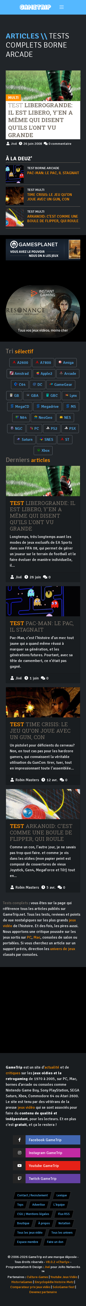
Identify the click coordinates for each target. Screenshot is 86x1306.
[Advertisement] (43, 273)
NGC (18, 428)
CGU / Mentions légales (33, 1214)
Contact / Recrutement (32, 1195)
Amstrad (22, 373)
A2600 (22, 362)
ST (67, 439)
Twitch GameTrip (42, 1178)
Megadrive (50, 406)
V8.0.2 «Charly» (58, 1262)
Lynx (73, 395)
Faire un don (55, 1242)
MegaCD (22, 406)
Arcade (70, 373)
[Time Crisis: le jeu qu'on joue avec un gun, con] (43, 702)
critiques (13, 1073)
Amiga (68, 362)
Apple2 (46, 373)
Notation (64, 1223)
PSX (72, 428)
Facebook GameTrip (45, 1140)
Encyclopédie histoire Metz (54, 1282)
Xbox (45, 450)
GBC (54, 395)
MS (73, 406)
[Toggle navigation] (62, 7)
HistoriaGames (21, 1282)
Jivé (47, 1267)
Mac (36, 937)
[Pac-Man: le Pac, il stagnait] (43, 601)
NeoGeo (45, 417)
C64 (22, 384)
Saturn (27, 439)
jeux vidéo (26, 1107)
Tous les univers (62, 1233)
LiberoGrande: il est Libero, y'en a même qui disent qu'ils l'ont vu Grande (40, 120)
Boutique (23, 1223)
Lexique (62, 1195)
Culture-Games (37, 1277)
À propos (44, 1223)
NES (67, 417)
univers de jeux (62, 948)
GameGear (63, 384)
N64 (23, 417)
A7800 (45, 362)
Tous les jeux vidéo (30, 1233)
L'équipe (59, 1205)
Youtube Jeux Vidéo (63, 1277)
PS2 (54, 428)
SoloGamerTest (64, 1287)
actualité (51, 1067)
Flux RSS (64, 1214)
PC (36, 428)
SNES (48, 439)
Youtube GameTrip (44, 1165)
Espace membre (27, 1242)
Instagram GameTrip (45, 1152)
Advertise (38, 1205)
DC (40, 384)
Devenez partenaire (43, 1292)
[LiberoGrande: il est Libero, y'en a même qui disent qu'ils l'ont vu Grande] (43, 85)
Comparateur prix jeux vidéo (30, 1287)
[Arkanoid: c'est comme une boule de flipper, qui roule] (43, 804)
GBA (34, 395)
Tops (20, 1205)
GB (16, 395)
